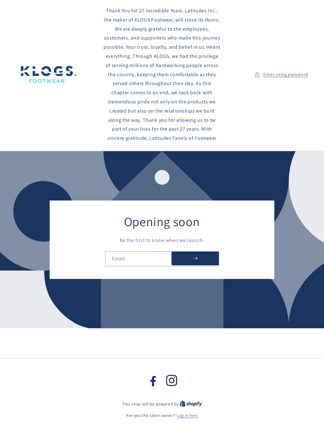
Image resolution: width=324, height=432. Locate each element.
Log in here (187, 415)
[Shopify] (191, 404)
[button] (281, 74)
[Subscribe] (195, 258)
